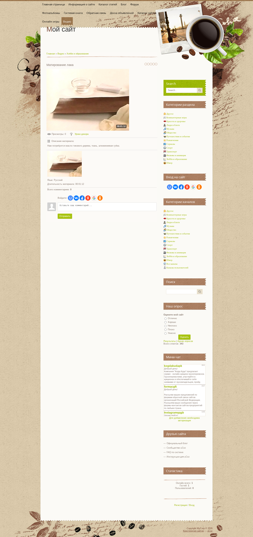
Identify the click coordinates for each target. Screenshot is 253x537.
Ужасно (172, 333)
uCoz (210, 531)
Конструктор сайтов (193, 531)
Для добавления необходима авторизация (184, 419)
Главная (50, 53)
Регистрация (180, 505)
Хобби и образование (78, 53)
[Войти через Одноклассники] (100, 198)
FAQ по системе (175, 452)
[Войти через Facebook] (82, 198)
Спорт (169, 147)
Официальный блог (177, 443)
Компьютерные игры (176, 117)
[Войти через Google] (94, 198)
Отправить (64, 216)
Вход (191, 505)
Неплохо (172, 325)
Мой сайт (61, 29)
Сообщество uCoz (176, 447)
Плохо (171, 329)
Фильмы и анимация (176, 155)
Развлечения (172, 140)
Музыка (170, 129)
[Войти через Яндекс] (88, 198)
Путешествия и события (178, 136)
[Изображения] (64, 164)
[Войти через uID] (70, 198)
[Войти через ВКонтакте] (76, 198)
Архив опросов (185, 341)
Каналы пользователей (177, 267)
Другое (169, 113)
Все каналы (171, 264)
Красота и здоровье (176, 121)
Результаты (170, 341)
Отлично (172, 318)
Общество (171, 132)
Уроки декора (81, 134)
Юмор (169, 163)
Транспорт (171, 151)
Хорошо (172, 322)
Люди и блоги (173, 125)
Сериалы (170, 144)
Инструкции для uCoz (178, 456)
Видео (60, 53)
